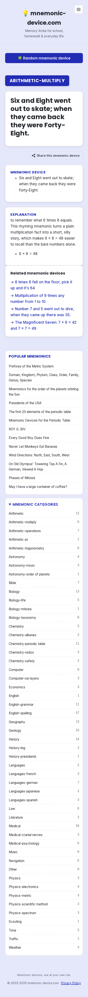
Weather (44, 947)
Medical (44, 826)
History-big (44, 748)
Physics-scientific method (44, 904)
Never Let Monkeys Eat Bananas (33, 447)
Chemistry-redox (44, 652)
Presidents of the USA (25, 403)
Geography (44, 722)
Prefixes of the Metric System (31, 366)
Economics (44, 687)
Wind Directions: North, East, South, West (39, 455)
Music (44, 852)
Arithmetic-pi (44, 539)
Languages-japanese (44, 791)
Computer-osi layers (44, 678)
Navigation (44, 861)
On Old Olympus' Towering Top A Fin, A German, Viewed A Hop (38, 466)
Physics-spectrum (44, 913)
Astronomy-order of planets (44, 574)
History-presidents (44, 756)
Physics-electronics (44, 887)
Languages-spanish (44, 800)
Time (44, 930)
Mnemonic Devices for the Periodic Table (39, 420)
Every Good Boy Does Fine (29, 438)
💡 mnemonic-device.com (44, 18)
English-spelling (44, 713)
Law (44, 809)
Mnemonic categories (35, 504)
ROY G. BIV (17, 429)
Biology (44, 592)
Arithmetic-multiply (37, 80)
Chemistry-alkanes (44, 635)
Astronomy (44, 557)
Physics (44, 878)
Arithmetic (44, 513)
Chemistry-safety (44, 661)
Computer (44, 670)
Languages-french (44, 774)
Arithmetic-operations (44, 531)
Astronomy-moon (44, 565)
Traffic (44, 939)
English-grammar (44, 705)
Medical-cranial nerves (44, 835)
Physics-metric (44, 896)
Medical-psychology (44, 843)
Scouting (44, 922)
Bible (44, 583)
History (44, 739)
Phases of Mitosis (22, 478)
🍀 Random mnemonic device (44, 58)
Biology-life (44, 600)
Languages (44, 765)
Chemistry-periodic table (44, 644)
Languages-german (44, 783)
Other (44, 869)
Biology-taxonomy (44, 618)
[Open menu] (78, 9)
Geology (44, 730)
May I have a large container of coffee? (38, 487)
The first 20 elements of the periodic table (40, 412)
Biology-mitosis (44, 609)
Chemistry (44, 626)
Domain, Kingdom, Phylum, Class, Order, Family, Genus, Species (44, 377)
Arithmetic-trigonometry (44, 548)
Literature (44, 817)
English (44, 696)
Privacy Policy (71, 983)
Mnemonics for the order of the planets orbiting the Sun (43, 391)
